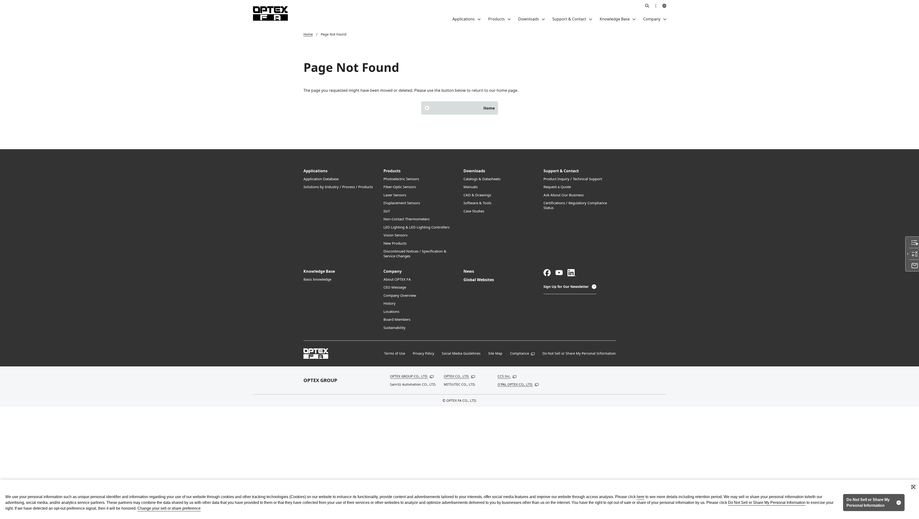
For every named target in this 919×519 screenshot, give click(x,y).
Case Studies (473, 211)
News (468, 271)
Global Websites (478, 279)
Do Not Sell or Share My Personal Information (579, 353)
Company (392, 271)
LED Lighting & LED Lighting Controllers (416, 227)
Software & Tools (477, 203)
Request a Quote (557, 187)
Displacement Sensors (401, 203)
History (389, 303)
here (640, 497)
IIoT (386, 211)
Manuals (470, 187)
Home (308, 34)
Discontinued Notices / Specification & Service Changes (414, 253)
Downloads (474, 170)
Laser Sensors (394, 195)
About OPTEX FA (397, 279)
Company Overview (399, 295)
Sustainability (394, 327)
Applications (315, 170)
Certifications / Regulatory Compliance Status (575, 205)
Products (392, 170)
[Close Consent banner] (913, 487)
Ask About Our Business (563, 195)
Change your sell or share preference (169, 508)
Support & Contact (561, 170)
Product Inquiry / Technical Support (572, 179)
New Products (395, 243)
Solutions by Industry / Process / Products (338, 187)
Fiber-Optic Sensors (399, 187)
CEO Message (394, 287)
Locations (391, 311)
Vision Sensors (395, 235)
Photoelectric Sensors (401, 179)
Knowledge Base (319, 271)
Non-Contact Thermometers (406, 219)
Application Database (321, 179)
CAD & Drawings (477, 195)
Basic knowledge (317, 279)
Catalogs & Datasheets (481, 179)
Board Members (396, 319)
